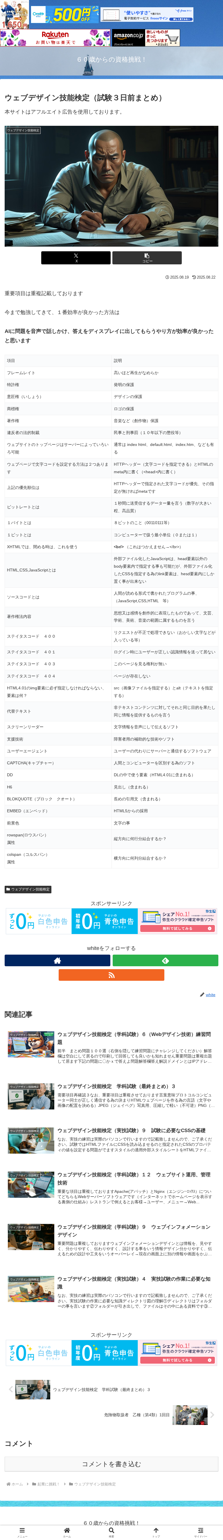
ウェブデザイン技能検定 (30, 889)
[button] (147, 257)
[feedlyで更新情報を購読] (165, 960)
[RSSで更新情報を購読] (111, 975)
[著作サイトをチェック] (57, 960)
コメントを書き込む (111, 1464)
